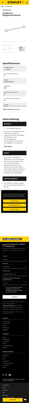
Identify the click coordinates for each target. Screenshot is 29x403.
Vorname (5, 256)
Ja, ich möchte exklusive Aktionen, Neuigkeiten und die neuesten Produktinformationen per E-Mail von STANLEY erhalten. (14, 290)
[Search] (23, 2)
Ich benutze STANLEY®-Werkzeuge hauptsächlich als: (11, 278)
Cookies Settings (14, 200)
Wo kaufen (13, 399)
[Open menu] (2, 2)
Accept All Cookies (14, 209)
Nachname (5, 263)
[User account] (27, 2)
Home (2, 6)
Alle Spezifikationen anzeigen (12, 109)
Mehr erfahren (8, 146)
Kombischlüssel (8, 6)
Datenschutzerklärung (9, 305)
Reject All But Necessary (14, 205)
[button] (3, 375)
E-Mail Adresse (6, 270)
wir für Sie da (18, 173)
